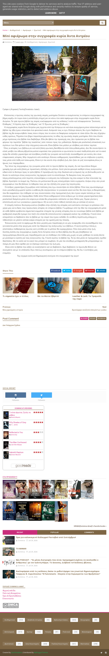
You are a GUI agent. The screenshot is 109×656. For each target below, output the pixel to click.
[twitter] (101, 653)
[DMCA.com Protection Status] (11, 607)
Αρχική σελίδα (9, 590)
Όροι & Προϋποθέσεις (12, 596)
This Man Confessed (17, 442)
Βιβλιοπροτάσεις (61, 620)
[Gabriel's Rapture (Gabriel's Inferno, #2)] (6, 458)
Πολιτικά (66, 632)
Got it (62, 13)
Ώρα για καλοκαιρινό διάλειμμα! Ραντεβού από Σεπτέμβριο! (46, 537)
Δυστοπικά (9, 644)
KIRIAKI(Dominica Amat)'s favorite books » (90, 526)
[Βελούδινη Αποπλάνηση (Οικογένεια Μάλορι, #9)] (48, 498)
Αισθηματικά (15, 30)
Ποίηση (48, 632)
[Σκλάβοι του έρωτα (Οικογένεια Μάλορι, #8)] (35, 498)
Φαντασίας (84, 644)
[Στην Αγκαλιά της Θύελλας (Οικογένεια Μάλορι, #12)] (87, 498)
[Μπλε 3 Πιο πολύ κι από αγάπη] (48, 520)
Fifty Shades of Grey (17, 422)
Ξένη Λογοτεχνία (32, 644)
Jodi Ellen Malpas (16, 444)
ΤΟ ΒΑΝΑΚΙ (21, 548)
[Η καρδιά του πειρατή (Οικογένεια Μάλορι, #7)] (22, 498)
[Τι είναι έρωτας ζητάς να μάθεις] (6, 418)
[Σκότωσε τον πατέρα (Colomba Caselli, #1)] (22, 520)
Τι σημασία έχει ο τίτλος (15, 296)
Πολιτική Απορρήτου (12, 593)
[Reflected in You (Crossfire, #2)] (6, 438)
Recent (20, 532)
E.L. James (14, 424)
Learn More (50, 13)
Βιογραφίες (85, 620)
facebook (102, 318)
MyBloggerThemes (41, 652)
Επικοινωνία (8, 598)
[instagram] (106, 653)
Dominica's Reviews (23, 408)
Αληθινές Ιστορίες (35, 620)
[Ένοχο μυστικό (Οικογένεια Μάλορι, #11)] (61, 498)
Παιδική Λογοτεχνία (60, 644)
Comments (89, 532)
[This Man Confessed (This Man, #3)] (6, 449)
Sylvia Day (14, 434)
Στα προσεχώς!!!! (10, 477)
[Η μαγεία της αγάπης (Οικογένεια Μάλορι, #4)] (9, 498)
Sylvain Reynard (16, 454)
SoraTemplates (16, 652)
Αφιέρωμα (27, 30)
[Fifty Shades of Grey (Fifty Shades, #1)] (6, 428)
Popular (54, 532)
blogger (84, 318)
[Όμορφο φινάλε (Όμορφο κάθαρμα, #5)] (74, 498)
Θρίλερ (29, 632)
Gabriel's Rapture (16, 452)
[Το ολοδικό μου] (61, 521)
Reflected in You (16, 432)
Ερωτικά (37, 30)
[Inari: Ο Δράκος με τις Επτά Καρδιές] (9, 519)
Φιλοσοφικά (86, 632)
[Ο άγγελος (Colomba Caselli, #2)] (35, 520)
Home (5, 30)
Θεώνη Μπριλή (15, 417)
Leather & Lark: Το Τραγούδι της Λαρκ (86, 297)
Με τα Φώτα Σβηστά (48, 296)
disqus (93, 318)
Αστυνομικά (9, 632)
